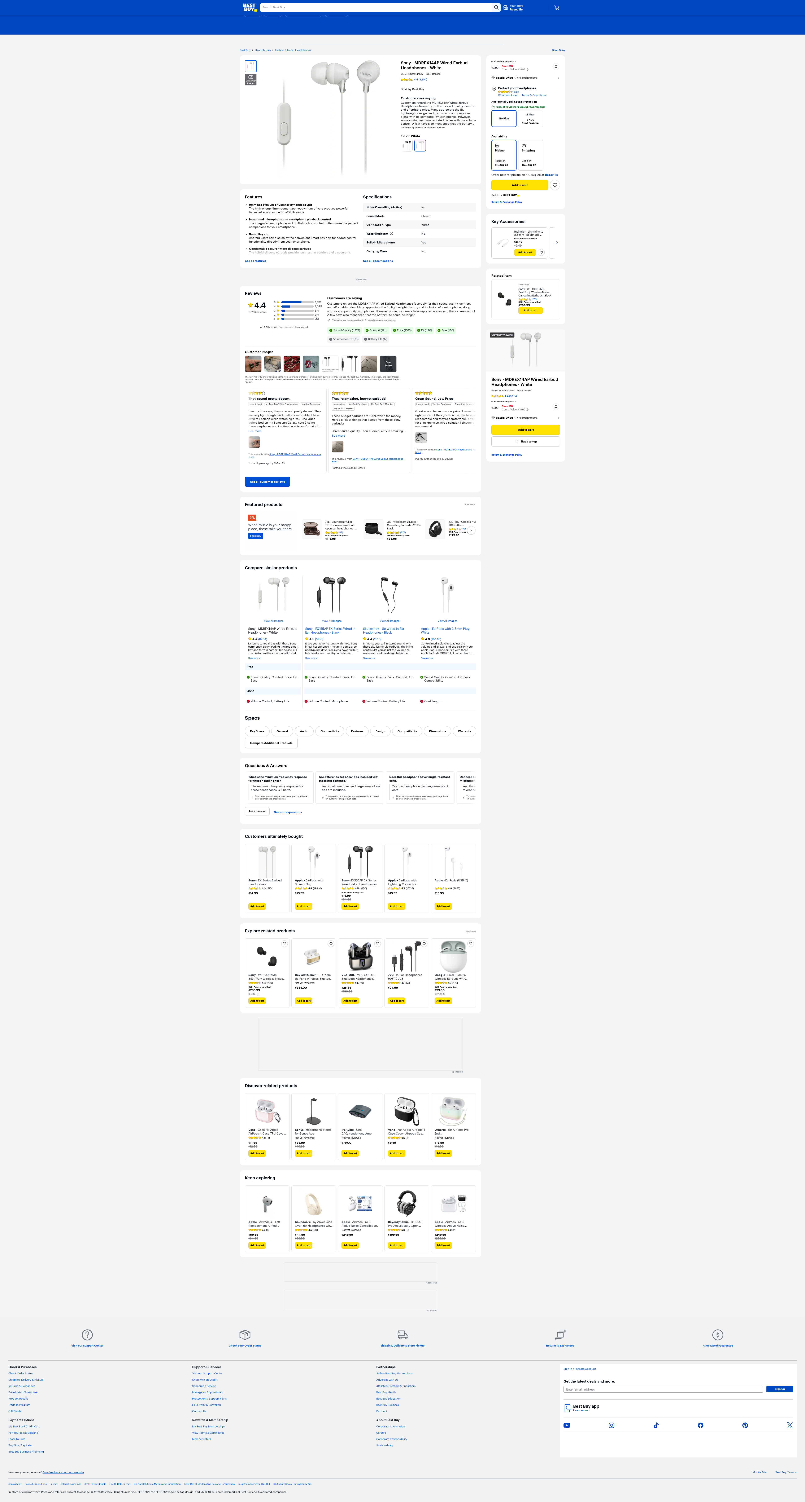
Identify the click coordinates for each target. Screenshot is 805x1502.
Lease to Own (16, 1439)
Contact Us (199, 1411)
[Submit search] (496, 7)
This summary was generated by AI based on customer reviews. (364, 320)
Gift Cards (14, 1411)
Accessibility (15, 1484)
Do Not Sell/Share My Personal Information (157, 1484)
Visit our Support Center (207, 1373)
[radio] (504, 155)
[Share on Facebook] (700, 1425)
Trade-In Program (19, 1404)
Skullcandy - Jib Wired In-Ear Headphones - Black (383, 630)
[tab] (257, 731)
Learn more (581, 1410)
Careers (381, 1432)
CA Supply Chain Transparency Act (292, 1484)
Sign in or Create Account (580, 1368)
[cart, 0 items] (556, 7)
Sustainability (384, 1445)
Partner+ (381, 1411)
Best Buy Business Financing (26, 1451)
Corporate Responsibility (391, 1439)
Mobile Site (759, 1472)
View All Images (273, 620)
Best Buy (245, 50)
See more (254, 658)
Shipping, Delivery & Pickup (25, 1379)
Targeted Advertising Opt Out (254, 1484)
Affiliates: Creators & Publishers (395, 1386)
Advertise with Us (387, 1379)
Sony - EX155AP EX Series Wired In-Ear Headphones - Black (330, 630)
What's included (508, 95)
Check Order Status (20, 1373)
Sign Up (780, 1389)
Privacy (54, 1484)
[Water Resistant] (391, 233)
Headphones (263, 50)
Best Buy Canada (786, 1472)
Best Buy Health (386, 1392)
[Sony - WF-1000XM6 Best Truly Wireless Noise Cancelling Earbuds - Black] (505, 299)
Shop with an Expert (205, 1379)
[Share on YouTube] (567, 1425)
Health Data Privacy (120, 1484)
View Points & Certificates (208, 1432)
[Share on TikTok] (656, 1425)
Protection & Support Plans (209, 1398)
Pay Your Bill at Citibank (23, 1432)
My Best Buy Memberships (208, 1426)
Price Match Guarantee (22, 1392)
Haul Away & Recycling (206, 1404)
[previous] (402, 145)
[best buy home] (250, 7)
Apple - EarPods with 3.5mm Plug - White (446, 630)
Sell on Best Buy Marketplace (394, 1373)
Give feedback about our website (63, 1472)
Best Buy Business (387, 1404)
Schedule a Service (204, 1386)
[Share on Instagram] (611, 1425)
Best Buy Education (388, 1398)
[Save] (555, 185)
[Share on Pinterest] (745, 1425)
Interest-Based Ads (71, 1484)
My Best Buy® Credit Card (24, 1426)
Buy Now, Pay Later (20, 1445)
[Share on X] (790, 1425)
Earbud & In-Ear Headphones (293, 50)
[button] (527, 69)
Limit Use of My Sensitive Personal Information (209, 1484)
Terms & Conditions (534, 95)
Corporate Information (390, 1426)
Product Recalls (18, 1398)
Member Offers (201, 1439)
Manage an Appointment (208, 1392)
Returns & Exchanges (21, 1386)
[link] (267, 482)
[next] (474, 145)
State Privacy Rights (95, 1484)
